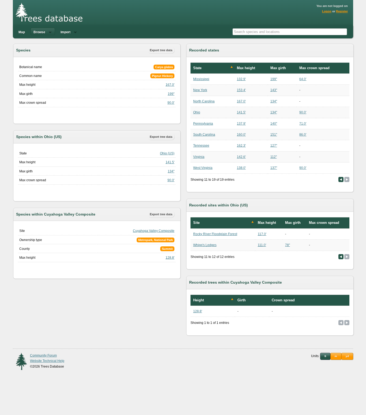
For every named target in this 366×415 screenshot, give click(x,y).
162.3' (241, 145)
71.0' (302, 123)
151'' (273, 134)
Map (21, 32)
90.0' (170, 103)
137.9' (241, 123)
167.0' (170, 85)
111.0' (262, 245)
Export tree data (161, 50)
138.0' (241, 168)
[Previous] (340, 179)
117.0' (262, 234)
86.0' (302, 134)
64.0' (302, 79)
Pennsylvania (203, 123)
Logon (326, 11)
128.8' (170, 258)
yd (347, 356)
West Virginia (202, 168)
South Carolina (204, 134)
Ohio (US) (167, 153)
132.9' (241, 79)
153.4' (241, 90)
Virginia (198, 157)
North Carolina (204, 101)
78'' (287, 245)
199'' (171, 94)
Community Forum (43, 355)
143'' (273, 90)
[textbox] (290, 31)
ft (325, 356)
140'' (273, 123)
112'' (273, 157)
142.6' (241, 157)
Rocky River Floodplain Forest (215, 234)
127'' (273, 145)
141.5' (170, 162)
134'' (171, 171)
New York (200, 90)
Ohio (196, 112)
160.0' (241, 134)
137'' (273, 168)
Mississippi (201, 79)
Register (342, 11)
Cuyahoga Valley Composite (153, 231)
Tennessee (201, 145)
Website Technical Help (47, 361)
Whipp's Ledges (204, 245)
